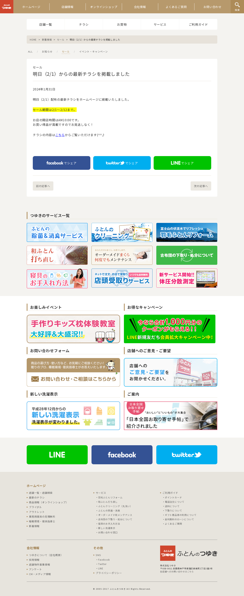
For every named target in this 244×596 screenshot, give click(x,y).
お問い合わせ (212, 7)
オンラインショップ (103, 7)
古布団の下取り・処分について (115, 519)
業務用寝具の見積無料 (42, 516)
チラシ (83, 24)
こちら (60, 134)
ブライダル (35, 507)
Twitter (102, 564)
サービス (160, 24)
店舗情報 (68, 7)
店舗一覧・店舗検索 (41, 493)
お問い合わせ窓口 (108, 532)
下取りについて (173, 510)
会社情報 (140, 7)
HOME (33, 39)
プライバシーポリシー (109, 573)
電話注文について (174, 501)
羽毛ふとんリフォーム (110, 497)
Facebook (104, 559)
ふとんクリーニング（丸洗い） (115, 506)
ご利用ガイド (198, 24)
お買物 (122, 24)
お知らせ (47, 51)
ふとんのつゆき (6, 6)
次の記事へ (201, 186)
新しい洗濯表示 (106, 528)
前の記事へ (43, 186)
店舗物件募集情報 (39, 564)
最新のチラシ (37, 497)
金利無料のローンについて (179, 519)
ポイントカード (173, 497)
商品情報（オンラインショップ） (48, 502)
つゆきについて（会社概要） (46, 555)
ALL (30, 51)
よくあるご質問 (176, 7)
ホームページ (31, 7)
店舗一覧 (45, 24)
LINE (100, 568)
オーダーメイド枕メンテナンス (115, 514)
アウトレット (37, 512)
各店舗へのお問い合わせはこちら (177, 571)
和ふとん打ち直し (108, 501)
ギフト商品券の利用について (181, 514)
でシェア (70, 163)
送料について (172, 506)
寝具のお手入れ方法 (109, 523)
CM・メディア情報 (40, 574)
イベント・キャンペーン (93, 51)
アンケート (35, 569)
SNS (98, 555)
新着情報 (47, 39)
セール (60, 39)
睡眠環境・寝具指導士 (42, 521)
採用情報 (34, 560)
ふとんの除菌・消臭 (109, 510)
